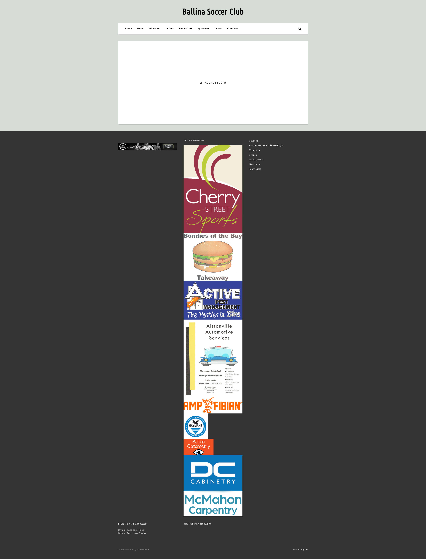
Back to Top (299, 550)
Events (253, 155)
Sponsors (203, 28)
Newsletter (255, 164)
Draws (218, 28)
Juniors (169, 28)
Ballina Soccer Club (213, 11)
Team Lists (186, 28)
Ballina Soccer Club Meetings (266, 145)
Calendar (254, 141)
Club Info (233, 28)
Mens (140, 28)
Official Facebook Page (131, 530)
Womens (154, 28)
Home (128, 28)
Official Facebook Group (132, 533)
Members (254, 150)
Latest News (256, 159)
